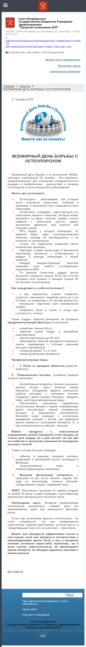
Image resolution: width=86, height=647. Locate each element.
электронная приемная (65, 71)
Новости (25, 86)
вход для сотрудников (36, 614)
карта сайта (29, 609)
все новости (15, 571)
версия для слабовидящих (62, 59)
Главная (9, 86)
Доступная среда (69, 65)
